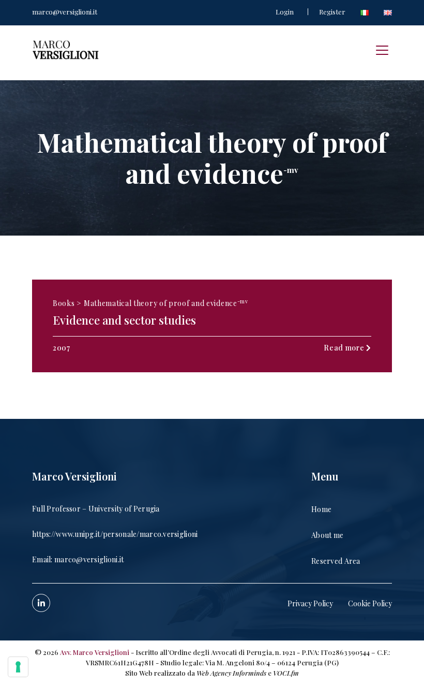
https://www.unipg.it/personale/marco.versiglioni (115, 534)
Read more (345, 348)
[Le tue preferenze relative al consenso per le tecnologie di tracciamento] (18, 667)
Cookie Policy (370, 603)
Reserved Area (335, 561)
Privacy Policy (310, 603)
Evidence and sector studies (124, 320)
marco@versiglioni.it (64, 11)
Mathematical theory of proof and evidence (166, 303)
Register (332, 11)
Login (285, 11)
